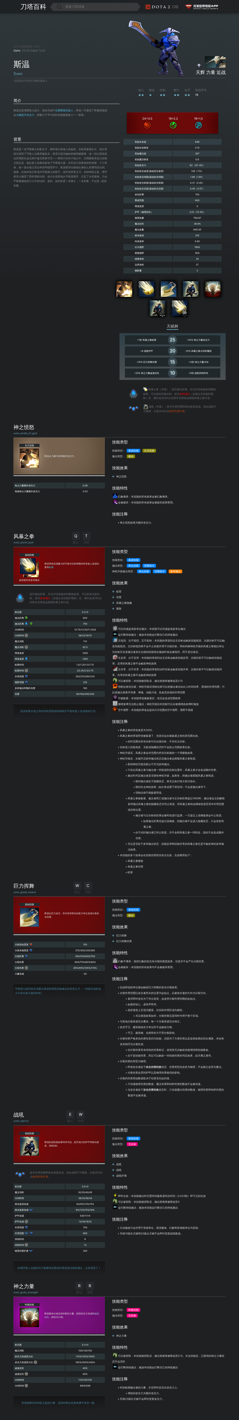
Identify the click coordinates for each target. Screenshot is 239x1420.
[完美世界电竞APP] (198, 6)
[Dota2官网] (162, 6)
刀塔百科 (33, 7)
